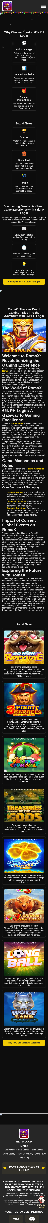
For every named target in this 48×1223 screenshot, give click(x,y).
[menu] (43, 6)
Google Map (24, 1158)
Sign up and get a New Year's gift (24, 282)
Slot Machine (11, 1150)
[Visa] (16, 1219)
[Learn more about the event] (24, 23)
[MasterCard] (32, 1219)
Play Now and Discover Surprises (24, 1043)
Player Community (25, 1154)
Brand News (40, 1154)
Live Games (23, 1150)
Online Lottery (8, 1154)
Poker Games (37, 1150)
